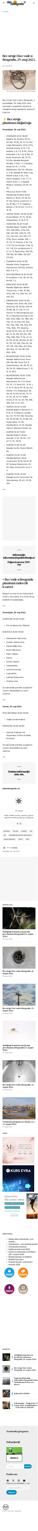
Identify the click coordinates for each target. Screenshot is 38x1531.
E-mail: (27, 1483)
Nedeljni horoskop (16, 1259)
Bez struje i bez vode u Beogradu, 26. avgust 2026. (25, 1369)
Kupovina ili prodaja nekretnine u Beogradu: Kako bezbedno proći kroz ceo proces (26, 1381)
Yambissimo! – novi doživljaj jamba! (22, 1244)
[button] (4, 3)
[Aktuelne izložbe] (23, 1289)
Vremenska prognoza (17, 1247)
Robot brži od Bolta (22, 1393)
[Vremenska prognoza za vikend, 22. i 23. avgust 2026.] (19, 1108)
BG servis (6, 11)
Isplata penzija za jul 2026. (19, 1249)
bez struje (7, 831)
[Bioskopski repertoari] (9, 1272)
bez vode (15, 831)
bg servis (24, 831)
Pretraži (28, 1466)
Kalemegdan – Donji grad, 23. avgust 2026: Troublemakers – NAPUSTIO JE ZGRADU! (26, 1405)
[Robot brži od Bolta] (6, 1393)
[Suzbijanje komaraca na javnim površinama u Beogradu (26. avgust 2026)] (19, 918)
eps (5, 835)
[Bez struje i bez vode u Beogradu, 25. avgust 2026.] (19, 995)
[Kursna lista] (18, 1150)
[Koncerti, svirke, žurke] (9, 1289)
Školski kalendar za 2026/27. (20, 1257)
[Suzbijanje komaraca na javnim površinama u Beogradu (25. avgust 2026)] (19, 1032)
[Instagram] (20, 824)
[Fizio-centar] (20, 1206)
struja (20, 839)
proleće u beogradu (9, 839)
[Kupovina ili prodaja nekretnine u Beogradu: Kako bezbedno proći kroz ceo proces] (6, 1381)
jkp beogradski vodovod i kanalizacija (20, 835)
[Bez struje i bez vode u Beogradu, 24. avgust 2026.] (19, 1071)
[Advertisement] (19, 33)
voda (27, 839)
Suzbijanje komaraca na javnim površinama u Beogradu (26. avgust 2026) (25, 1357)
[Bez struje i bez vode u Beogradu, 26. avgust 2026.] (19, 958)
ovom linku (18, 600)
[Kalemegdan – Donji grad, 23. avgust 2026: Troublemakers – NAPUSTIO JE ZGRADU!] (6, 1405)
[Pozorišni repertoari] (23, 1272)
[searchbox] (15, 1466)
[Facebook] (17, 824)
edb (31, 831)
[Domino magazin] (14, 1458)
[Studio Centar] (14, 1451)
